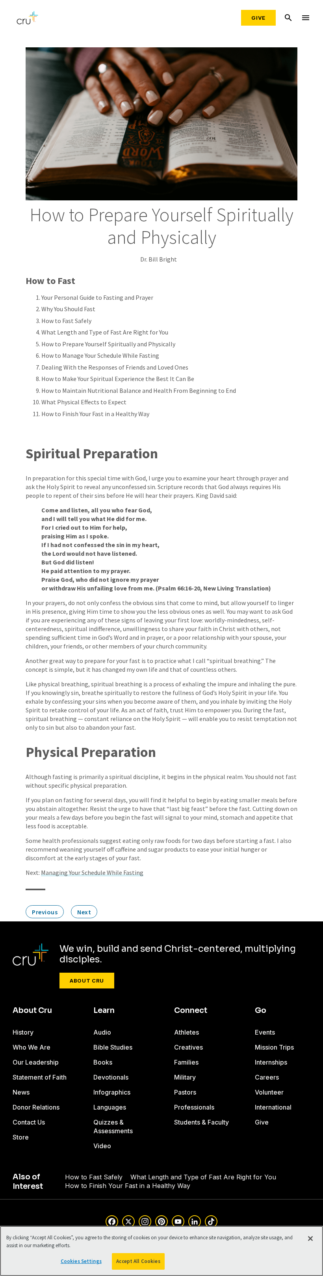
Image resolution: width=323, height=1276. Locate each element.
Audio (102, 1032)
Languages (109, 1107)
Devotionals (110, 1077)
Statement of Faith (40, 1077)
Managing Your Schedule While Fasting (92, 872)
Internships (271, 1062)
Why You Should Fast (68, 309)
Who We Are (31, 1047)
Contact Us (29, 1122)
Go (260, 1010)
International (273, 1107)
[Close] (310, 1238)
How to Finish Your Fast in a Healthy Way (95, 414)
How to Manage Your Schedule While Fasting (100, 355)
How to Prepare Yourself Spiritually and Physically (108, 344)
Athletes (186, 1032)
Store (21, 1137)
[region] (161, 1251)
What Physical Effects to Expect (83, 402)
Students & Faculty (201, 1122)
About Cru (87, 980)
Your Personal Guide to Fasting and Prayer (97, 297)
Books (102, 1062)
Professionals (194, 1107)
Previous (45, 912)
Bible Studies (112, 1047)
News (21, 1092)
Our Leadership (36, 1062)
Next (84, 912)
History (23, 1032)
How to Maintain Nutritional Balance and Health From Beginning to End (138, 390)
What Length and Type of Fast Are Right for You (104, 332)
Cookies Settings (81, 1261)
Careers (267, 1077)
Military (185, 1077)
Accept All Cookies (138, 1261)
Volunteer (269, 1092)
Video (102, 1146)
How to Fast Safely (66, 321)
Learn (104, 1010)
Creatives (188, 1047)
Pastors (185, 1092)
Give (258, 18)
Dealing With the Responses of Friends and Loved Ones (114, 367)
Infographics (111, 1092)
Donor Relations (36, 1107)
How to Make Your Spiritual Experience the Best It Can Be (117, 379)
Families (186, 1062)
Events (265, 1032)
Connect (190, 1010)
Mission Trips (274, 1047)
